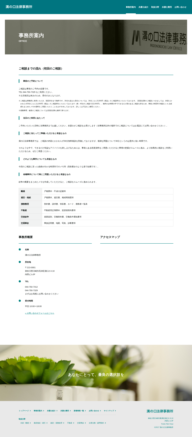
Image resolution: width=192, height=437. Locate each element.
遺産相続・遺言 (40, 423)
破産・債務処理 (56, 423)
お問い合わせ (180, 7)
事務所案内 (131, 7)
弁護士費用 (167, 7)
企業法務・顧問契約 (96, 423)
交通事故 (80, 423)
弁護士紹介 (143, 7)
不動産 (69, 423)
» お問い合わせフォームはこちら (39, 313)
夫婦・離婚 (24, 423)
